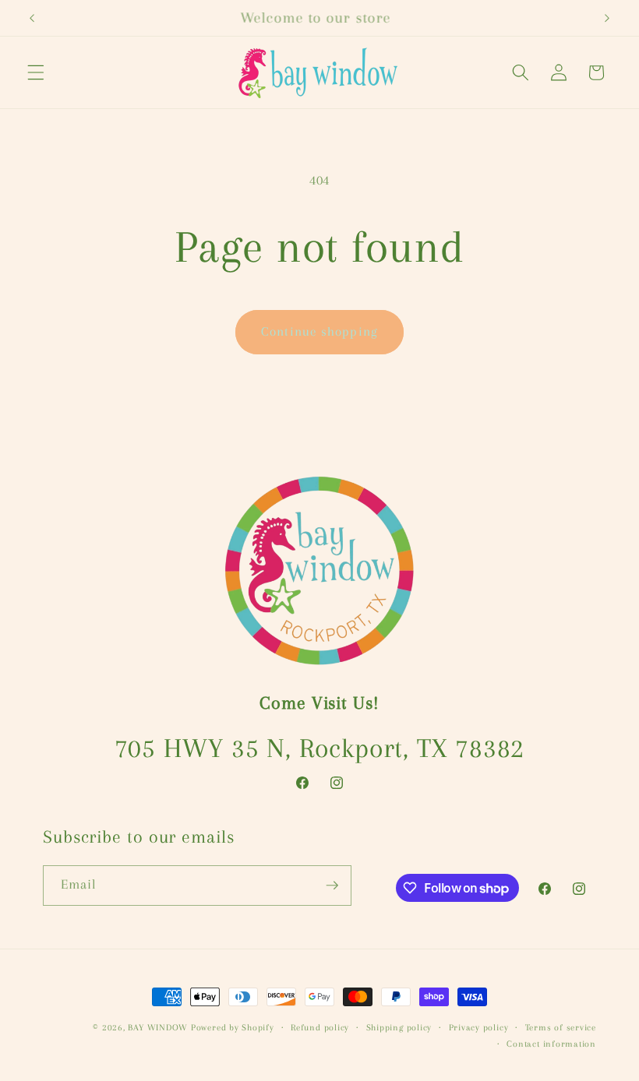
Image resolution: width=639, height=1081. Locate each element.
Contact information (551, 1043)
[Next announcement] (607, 18)
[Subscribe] (332, 885)
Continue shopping (319, 332)
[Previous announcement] (32, 18)
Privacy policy (479, 1027)
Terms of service (560, 1027)
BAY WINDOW (158, 1027)
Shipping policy (399, 1027)
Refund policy (320, 1027)
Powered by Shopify (232, 1027)
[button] (36, 72)
